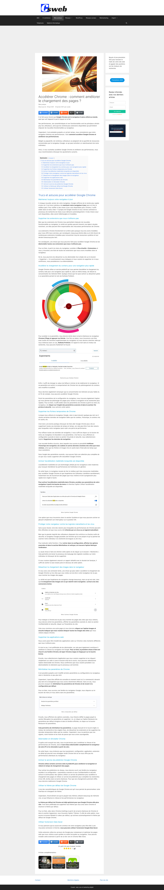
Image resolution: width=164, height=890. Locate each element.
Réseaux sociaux (91, 18)
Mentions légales (73, 880)
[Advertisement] (82, 38)
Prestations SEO (117, 80)
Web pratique (58, 18)
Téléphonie (40, 23)
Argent (114, 18)
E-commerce (46, 18)
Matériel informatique (53, 23)
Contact (37, 880)
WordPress (79, 18)
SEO (38, 18)
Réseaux (68, 18)
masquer (51, 158)
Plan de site (104, 880)
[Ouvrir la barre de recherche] (126, 23)
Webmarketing (104, 18)
